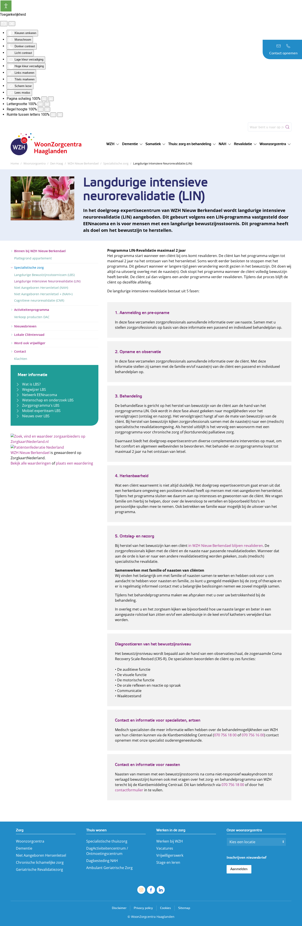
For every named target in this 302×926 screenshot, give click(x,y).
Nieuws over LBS (36, 416)
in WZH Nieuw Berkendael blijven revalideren (225, 545)
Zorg (19, 830)
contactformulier (129, 790)
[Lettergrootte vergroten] (47, 104)
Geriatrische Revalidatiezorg (39, 869)
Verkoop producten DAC (32, 317)
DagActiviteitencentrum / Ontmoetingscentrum (107, 851)
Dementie (24, 848)
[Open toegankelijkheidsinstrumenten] (6, 6)
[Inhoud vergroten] (51, 98)
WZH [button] (110, 144)
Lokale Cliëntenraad (29, 335)
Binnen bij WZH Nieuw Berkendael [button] (40, 251)
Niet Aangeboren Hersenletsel (41, 855)
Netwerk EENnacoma (39, 394)
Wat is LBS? (31, 384)
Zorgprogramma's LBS (40, 405)
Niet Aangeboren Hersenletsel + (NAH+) (43, 294)
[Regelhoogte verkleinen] (41, 109)
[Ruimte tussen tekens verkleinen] (53, 114)
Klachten (20, 359)
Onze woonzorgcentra (244, 830)
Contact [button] (20, 351)
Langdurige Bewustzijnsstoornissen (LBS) (44, 275)
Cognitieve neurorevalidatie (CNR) (39, 300)
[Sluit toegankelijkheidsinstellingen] (11, 23)
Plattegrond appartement (33, 258)
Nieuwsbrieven (25, 326)
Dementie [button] (130, 144)
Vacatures (164, 848)
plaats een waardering (74, 463)
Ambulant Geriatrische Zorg (109, 867)
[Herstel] (4, 23)
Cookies (165, 908)
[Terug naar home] (48, 144)
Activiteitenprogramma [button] (31, 310)
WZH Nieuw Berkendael (30, 452)
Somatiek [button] (153, 144)
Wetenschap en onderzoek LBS (48, 400)
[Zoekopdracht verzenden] (287, 127)
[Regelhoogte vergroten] (47, 109)
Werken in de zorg (170, 830)
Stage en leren (168, 862)
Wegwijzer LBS (34, 389)
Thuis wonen (96, 830)
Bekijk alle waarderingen (31, 463)
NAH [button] (222, 144)
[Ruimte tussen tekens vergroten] (60, 114)
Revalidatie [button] (243, 144)
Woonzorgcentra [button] (273, 144)
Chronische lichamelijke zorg (40, 862)
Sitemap (184, 908)
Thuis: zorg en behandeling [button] (189, 144)
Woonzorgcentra (30, 841)
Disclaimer (119, 908)
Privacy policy (143, 908)
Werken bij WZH (169, 841)
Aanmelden (239, 869)
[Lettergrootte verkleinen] (40, 104)
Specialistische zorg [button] (29, 267)
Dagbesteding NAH (102, 860)
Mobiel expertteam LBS (41, 410)
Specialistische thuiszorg (106, 841)
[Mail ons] (279, 46)
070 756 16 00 (253, 735)
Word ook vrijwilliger (29, 343)
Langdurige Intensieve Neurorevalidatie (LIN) (47, 281)
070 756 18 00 (225, 735)
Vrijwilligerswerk (169, 855)
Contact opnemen (283, 53)
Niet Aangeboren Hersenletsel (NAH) (41, 287)
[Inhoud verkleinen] (44, 98)
